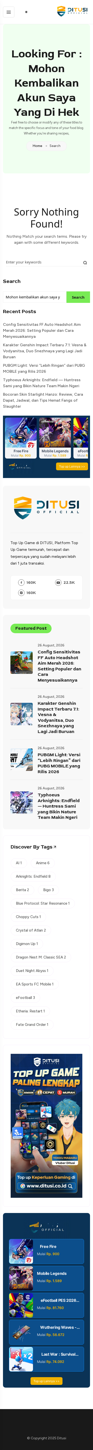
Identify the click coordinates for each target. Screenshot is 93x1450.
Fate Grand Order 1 (32, 1024)
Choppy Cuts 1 (28, 917)
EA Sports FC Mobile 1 (35, 984)
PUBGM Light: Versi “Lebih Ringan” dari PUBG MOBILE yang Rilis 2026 (44, 368)
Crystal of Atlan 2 (31, 930)
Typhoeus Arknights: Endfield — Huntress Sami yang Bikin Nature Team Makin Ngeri (42, 382)
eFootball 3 (25, 997)
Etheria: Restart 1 (30, 1011)
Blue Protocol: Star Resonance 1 (43, 903)
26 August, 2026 (51, 645)
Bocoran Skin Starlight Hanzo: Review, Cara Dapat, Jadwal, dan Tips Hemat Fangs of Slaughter (43, 400)
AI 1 (19, 863)
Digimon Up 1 (27, 944)
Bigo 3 (48, 890)
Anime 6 (43, 863)
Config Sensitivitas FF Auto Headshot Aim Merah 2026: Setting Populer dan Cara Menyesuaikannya (42, 330)
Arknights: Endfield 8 (33, 876)
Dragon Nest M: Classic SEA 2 (41, 957)
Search (12, 281)
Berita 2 (22, 890)
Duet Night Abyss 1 (32, 970)
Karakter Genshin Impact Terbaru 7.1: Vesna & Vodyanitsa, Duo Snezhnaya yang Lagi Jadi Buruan (44, 351)
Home (37, 146)
